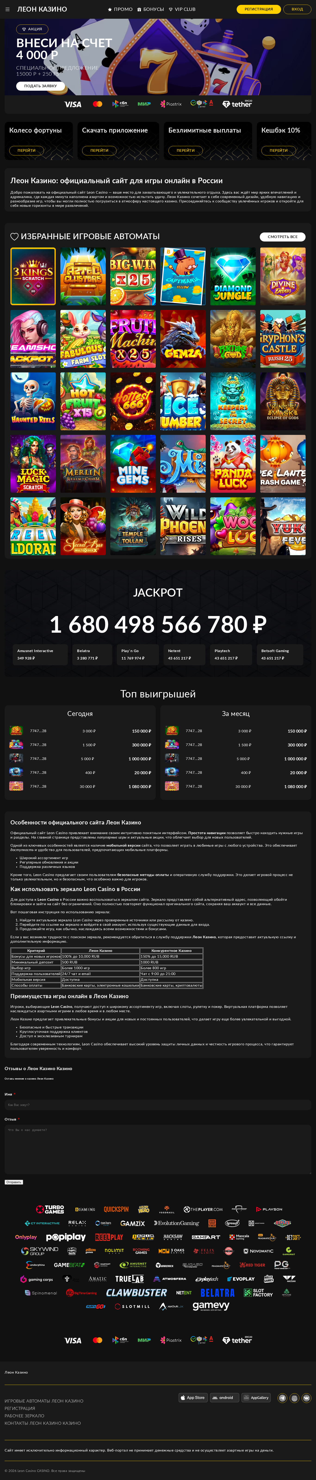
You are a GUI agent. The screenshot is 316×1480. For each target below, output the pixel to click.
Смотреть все (282, 237)
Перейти (27, 150)
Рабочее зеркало (24, 1416)
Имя (8, 1094)
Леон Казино (42, 9)
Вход (297, 9)
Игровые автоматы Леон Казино (44, 1401)
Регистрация (259, 9)
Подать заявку (40, 86)
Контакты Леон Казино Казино (43, 1423)
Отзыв (10, 1119)
